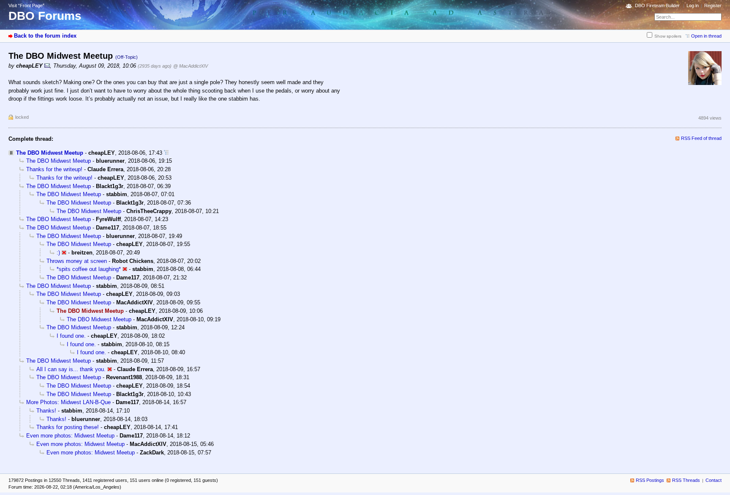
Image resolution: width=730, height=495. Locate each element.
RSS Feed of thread (701, 138)
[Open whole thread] (166, 153)
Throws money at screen (76, 261)
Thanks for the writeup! (54, 169)
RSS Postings (650, 480)
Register (713, 5)
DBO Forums (45, 15)
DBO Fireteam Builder (657, 5)
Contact (713, 480)
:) (58, 252)
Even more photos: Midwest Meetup (70, 435)
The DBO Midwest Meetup (49, 153)
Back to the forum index (45, 36)
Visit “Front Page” (26, 5)
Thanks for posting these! (67, 427)
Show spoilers (667, 36)
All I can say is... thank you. (71, 369)
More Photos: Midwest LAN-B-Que (68, 402)
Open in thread (706, 35)
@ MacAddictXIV (190, 65)
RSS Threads (686, 480)
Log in (692, 5)
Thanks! (46, 410)
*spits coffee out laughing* (89, 269)
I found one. (71, 336)
